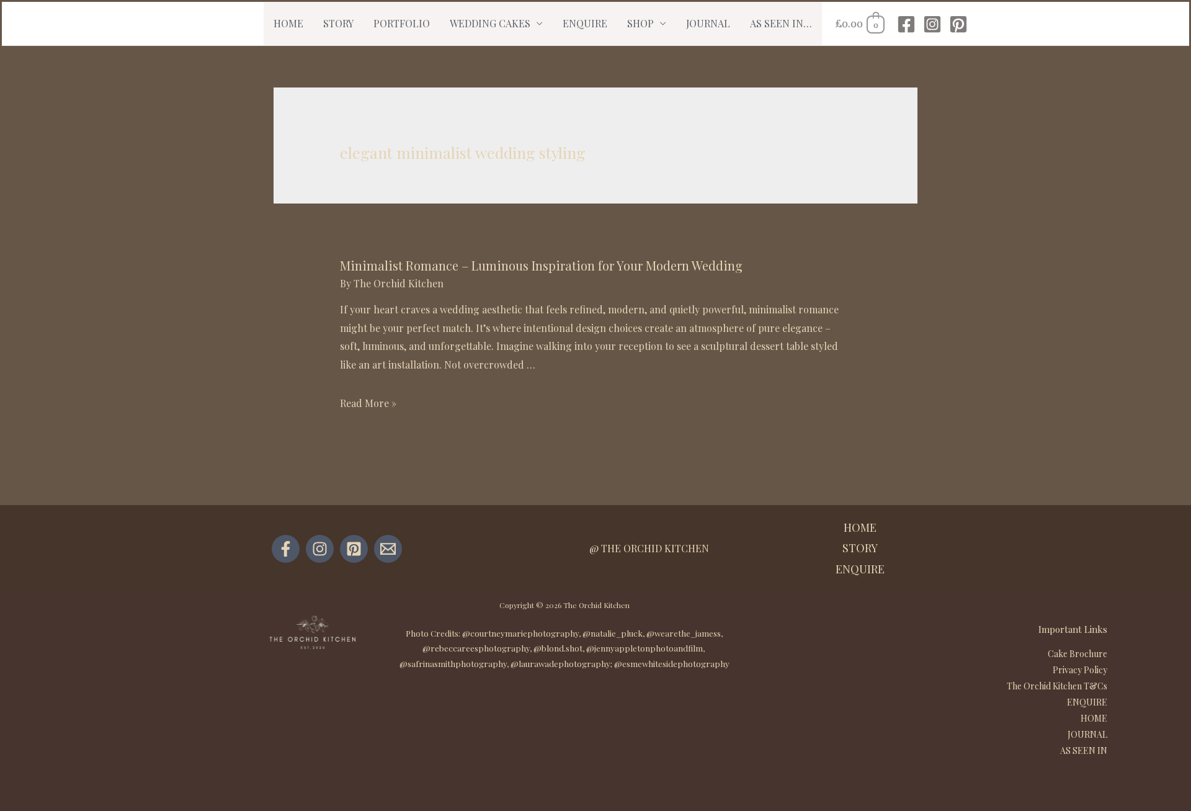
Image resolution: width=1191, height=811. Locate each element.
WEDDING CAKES (490, 23)
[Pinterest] (958, 24)
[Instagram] (932, 24)
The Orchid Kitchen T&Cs (1057, 686)
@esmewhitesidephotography (671, 663)
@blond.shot (557, 648)
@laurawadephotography (560, 663)
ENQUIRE (585, 23)
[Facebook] (906, 24)
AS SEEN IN (1083, 750)
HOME (288, 23)
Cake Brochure (1077, 654)
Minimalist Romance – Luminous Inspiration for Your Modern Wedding (541, 265)
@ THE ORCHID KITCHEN (649, 548)
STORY (338, 23)
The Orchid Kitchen (596, 605)
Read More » (368, 403)
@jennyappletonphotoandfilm (644, 648)
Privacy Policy (1080, 670)
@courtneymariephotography (520, 633)
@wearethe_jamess (683, 633)
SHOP (640, 23)
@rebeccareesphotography (476, 648)
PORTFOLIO (401, 23)
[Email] (388, 549)
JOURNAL (708, 23)
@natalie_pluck (612, 633)
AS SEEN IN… (781, 23)
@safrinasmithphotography (453, 663)
